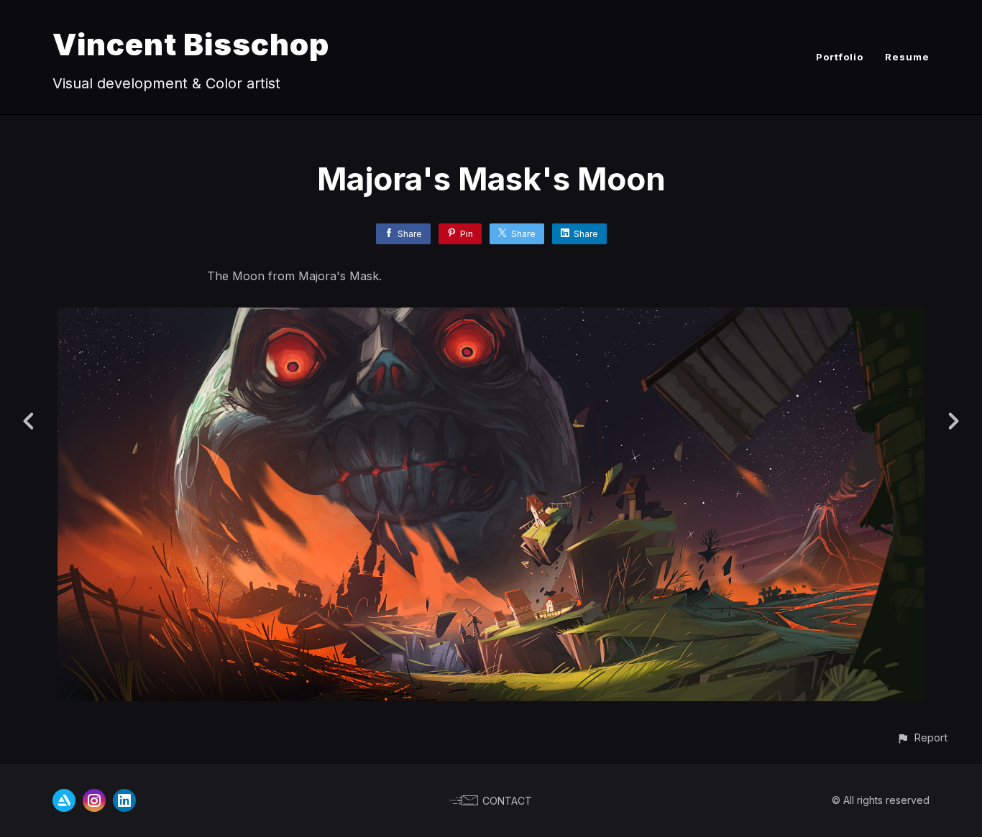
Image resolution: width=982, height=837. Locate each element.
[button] (922, 737)
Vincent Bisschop (190, 44)
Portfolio (839, 57)
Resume (907, 57)
